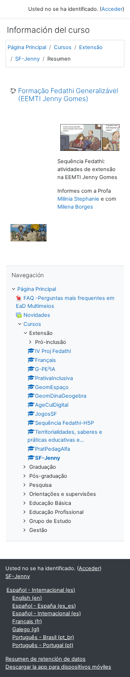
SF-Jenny (27, 59)
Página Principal (27, 47)
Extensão (91, 47)
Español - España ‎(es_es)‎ (44, 606)
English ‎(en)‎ (27, 598)
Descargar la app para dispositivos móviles (58, 667)
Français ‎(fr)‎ (27, 621)
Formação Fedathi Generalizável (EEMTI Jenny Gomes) (68, 95)
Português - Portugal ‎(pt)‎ (42, 645)
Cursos (63, 47)
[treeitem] (65, 409)
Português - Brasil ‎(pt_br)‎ (43, 637)
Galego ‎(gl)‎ (25, 629)
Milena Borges (75, 207)
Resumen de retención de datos (45, 659)
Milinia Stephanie (78, 199)
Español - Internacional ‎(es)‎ (40, 590)
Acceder (111, 9)
